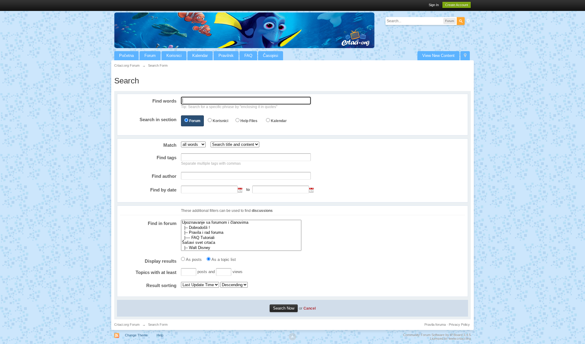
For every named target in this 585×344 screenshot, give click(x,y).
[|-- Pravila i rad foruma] (241, 232)
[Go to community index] (244, 30)
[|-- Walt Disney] (241, 248)
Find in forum (162, 223)
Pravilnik (226, 55)
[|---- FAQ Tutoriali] (241, 237)
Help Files (248, 121)
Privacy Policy (459, 324)
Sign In (434, 5)
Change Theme (136, 335)
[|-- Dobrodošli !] (241, 227)
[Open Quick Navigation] (465, 55)
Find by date (163, 189)
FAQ (248, 55)
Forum (150, 55)
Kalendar (200, 55)
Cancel (309, 308)
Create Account (456, 5)
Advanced (468, 20)
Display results (160, 261)
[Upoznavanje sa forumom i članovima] (241, 222)
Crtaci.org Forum (127, 324)
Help (160, 335)
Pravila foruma (435, 324)
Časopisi (270, 55)
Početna (126, 55)
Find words (164, 101)
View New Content (438, 55)
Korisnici (174, 55)
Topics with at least (156, 272)
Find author (164, 176)
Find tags (166, 157)
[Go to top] (292, 336)
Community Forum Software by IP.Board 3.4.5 (437, 335)
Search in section (158, 119)
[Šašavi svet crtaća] (241, 242)
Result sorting (161, 285)
